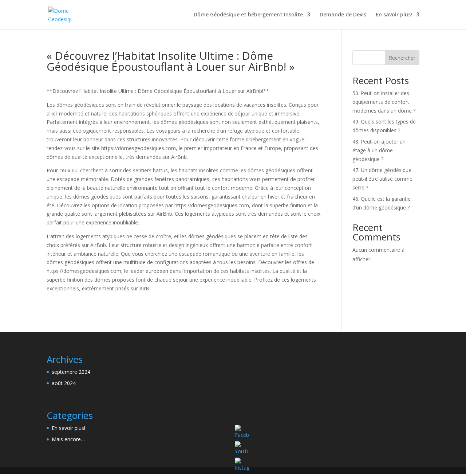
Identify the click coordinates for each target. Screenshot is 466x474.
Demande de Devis (343, 15)
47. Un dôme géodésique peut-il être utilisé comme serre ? (382, 179)
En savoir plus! (394, 15)
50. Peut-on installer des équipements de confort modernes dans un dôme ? (383, 102)
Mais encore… (68, 439)
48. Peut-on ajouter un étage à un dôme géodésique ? (379, 150)
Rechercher (402, 57)
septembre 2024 (71, 371)
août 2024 (64, 383)
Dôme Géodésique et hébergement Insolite (248, 15)
